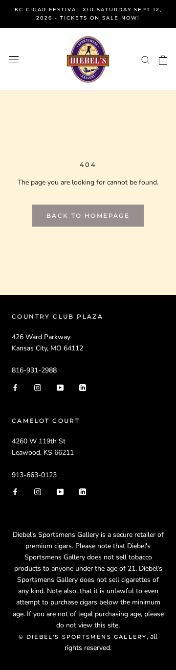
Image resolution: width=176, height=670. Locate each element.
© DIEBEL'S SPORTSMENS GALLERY (83, 636)
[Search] (145, 59)
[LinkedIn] (82, 387)
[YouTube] (60, 387)
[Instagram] (37, 387)
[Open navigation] (14, 59)
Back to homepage (88, 215)
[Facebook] (15, 387)
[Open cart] (163, 60)
